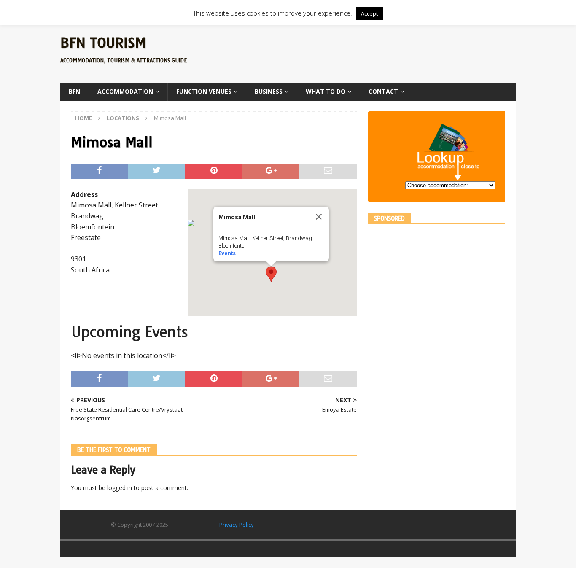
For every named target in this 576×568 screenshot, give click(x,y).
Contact (383, 91)
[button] (271, 274)
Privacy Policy (236, 524)
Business (269, 91)
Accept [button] (369, 13)
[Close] (319, 217)
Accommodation (125, 91)
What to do (325, 91)
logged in (119, 488)
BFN (74, 91)
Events (227, 253)
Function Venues (203, 91)
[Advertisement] (369, 53)
